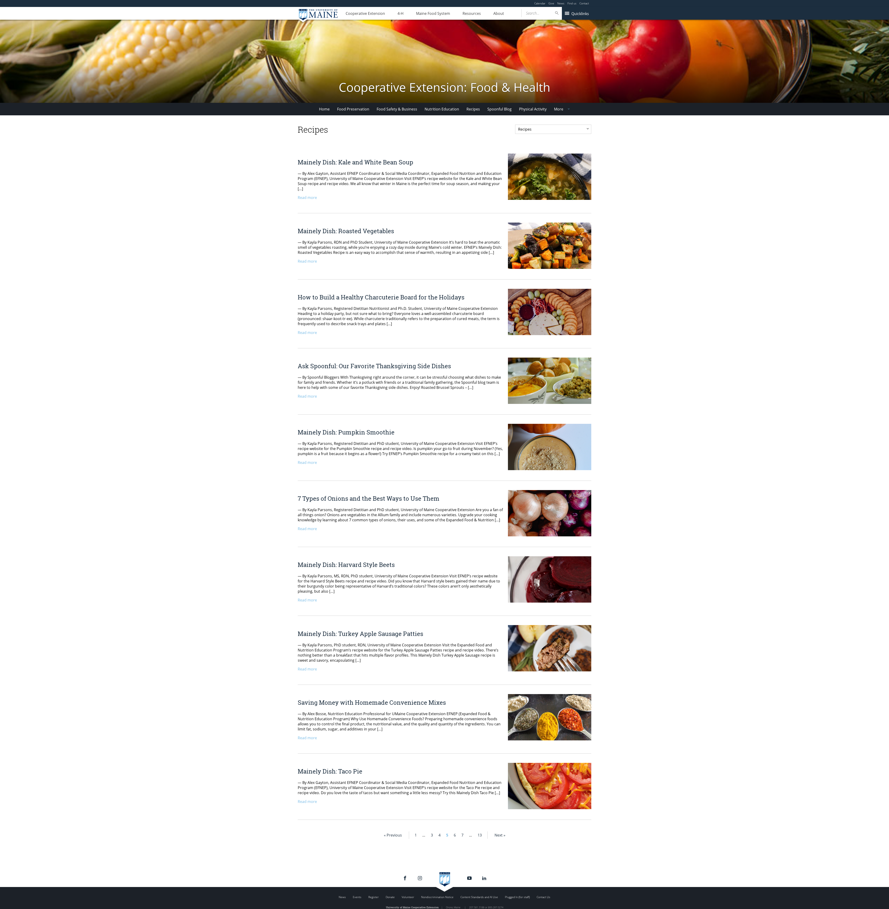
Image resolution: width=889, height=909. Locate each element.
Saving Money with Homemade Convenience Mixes (372, 702)
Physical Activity (533, 109)
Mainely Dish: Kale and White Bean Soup (355, 162)
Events (357, 897)
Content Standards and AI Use (479, 897)
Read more (307, 197)
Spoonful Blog (499, 109)
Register (373, 897)
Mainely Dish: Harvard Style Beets (346, 565)
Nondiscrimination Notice (437, 897)
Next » (500, 835)
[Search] (557, 13)
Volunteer (408, 897)
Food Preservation (353, 109)
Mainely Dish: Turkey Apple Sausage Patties (360, 634)
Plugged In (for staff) (517, 897)
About (498, 13)
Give (551, 3)
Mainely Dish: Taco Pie (330, 771)
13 (480, 835)
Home (324, 109)
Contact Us (543, 897)
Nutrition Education (442, 109)
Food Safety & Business (397, 109)
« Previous (393, 835)
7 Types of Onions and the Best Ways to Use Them (368, 498)
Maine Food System (433, 13)
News (560, 3)
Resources (472, 13)
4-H (401, 13)
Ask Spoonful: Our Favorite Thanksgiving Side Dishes (374, 366)
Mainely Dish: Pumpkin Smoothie (346, 432)
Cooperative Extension (365, 13)
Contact (584, 3)
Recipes (473, 109)
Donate (390, 897)
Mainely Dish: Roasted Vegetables (346, 231)
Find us (571, 3)
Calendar (539, 3)
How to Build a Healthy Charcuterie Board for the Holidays (381, 297)
